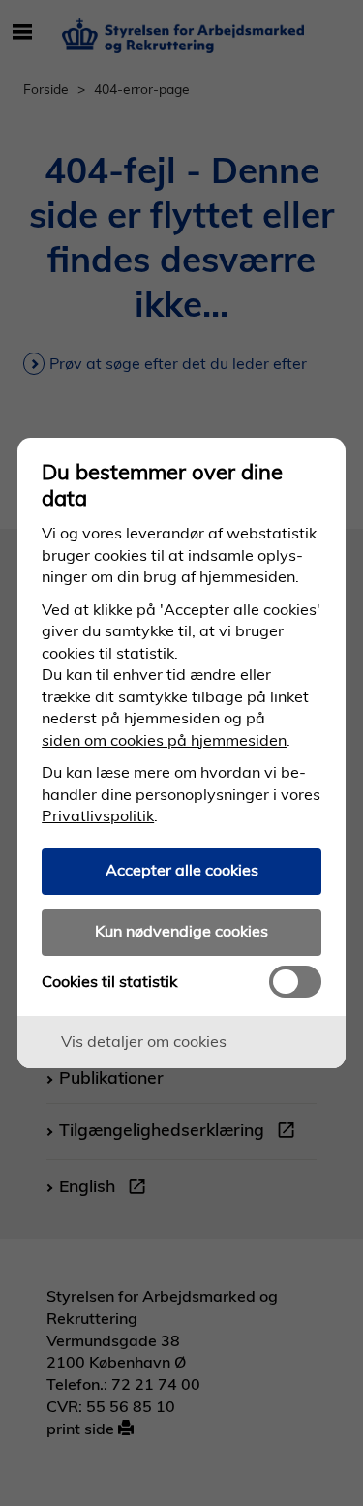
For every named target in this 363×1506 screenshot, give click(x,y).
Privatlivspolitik (98, 815)
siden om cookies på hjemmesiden (164, 740)
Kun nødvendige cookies (181, 930)
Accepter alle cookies (182, 869)
